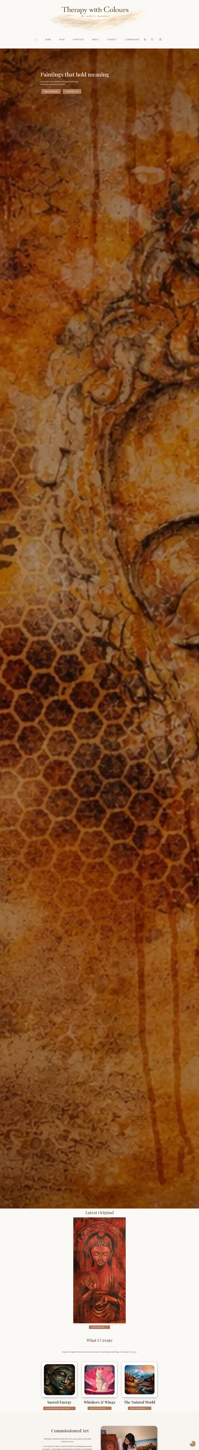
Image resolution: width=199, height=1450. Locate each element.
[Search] (36, 39)
